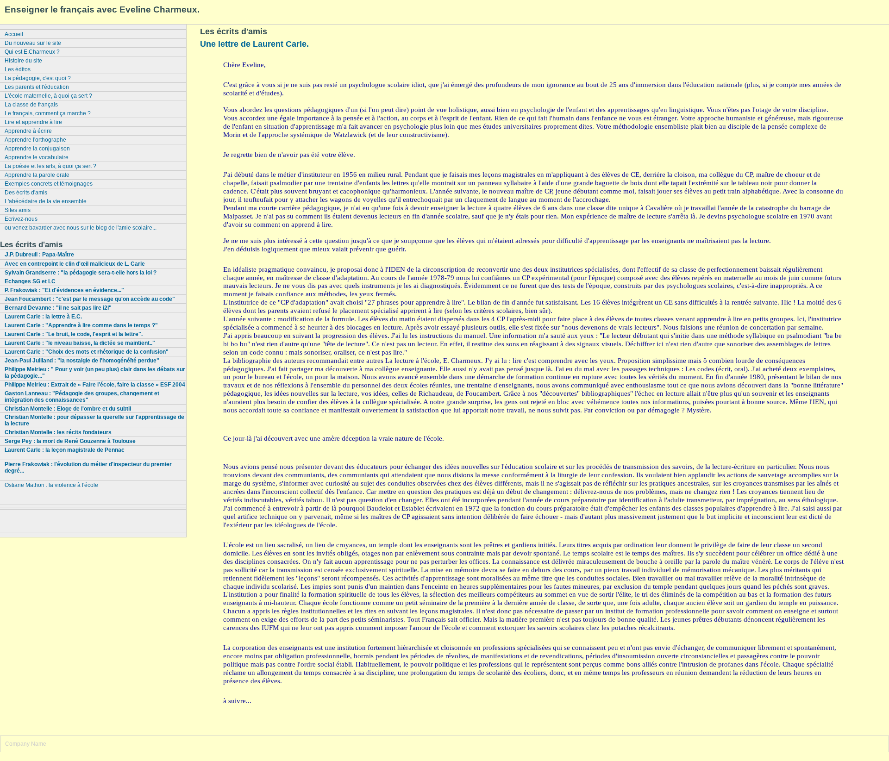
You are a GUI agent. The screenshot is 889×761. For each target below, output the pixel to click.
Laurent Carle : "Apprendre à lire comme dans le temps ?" (81, 325)
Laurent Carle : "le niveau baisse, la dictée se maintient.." (80, 343)
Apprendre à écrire (28, 131)
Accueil (14, 34)
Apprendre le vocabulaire (37, 157)
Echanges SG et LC (30, 281)
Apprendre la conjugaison (37, 148)
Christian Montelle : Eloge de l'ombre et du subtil (68, 408)
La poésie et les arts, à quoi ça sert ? (50, 166)
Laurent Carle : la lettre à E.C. (43, 316)
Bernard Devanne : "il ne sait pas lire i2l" (58, 308)
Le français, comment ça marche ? (48, 113)
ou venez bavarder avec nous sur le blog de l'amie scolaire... (81, 228)
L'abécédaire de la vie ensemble (46, 201)
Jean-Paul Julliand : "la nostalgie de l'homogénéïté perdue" (82, 360)
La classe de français (31, 104)
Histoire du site (23, 60)
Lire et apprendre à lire (33, 122)
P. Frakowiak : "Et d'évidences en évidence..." (64, 290)
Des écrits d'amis (26, 192)
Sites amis (18, 210)
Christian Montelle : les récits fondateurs (58, 432)
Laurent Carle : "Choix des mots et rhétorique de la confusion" (87, 352)
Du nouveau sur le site (33, 43)
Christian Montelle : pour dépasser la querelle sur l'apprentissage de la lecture (94, 420)
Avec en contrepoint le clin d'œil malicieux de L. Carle (75, 264)
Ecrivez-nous (21, 219)
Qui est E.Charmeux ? (32, 52)
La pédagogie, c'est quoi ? (38, 78)
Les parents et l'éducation (37, 87)
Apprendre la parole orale (37, 175)
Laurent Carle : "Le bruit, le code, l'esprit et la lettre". (74, 334)
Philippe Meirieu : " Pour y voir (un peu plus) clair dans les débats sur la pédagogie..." (95, 372)
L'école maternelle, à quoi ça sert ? (48, 96)
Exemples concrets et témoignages (49, 184)
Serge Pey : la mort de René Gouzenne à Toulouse (70, 441)
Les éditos (18, 69)
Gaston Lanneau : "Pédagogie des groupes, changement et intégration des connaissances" (82, 396)
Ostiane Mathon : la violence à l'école (51, 485)
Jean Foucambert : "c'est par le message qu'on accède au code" (90, 299)
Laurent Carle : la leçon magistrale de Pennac (65, 450)
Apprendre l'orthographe (35, 140)
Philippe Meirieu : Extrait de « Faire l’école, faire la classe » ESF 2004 (95, 384)
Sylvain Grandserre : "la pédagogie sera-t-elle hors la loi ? (81, 272)
